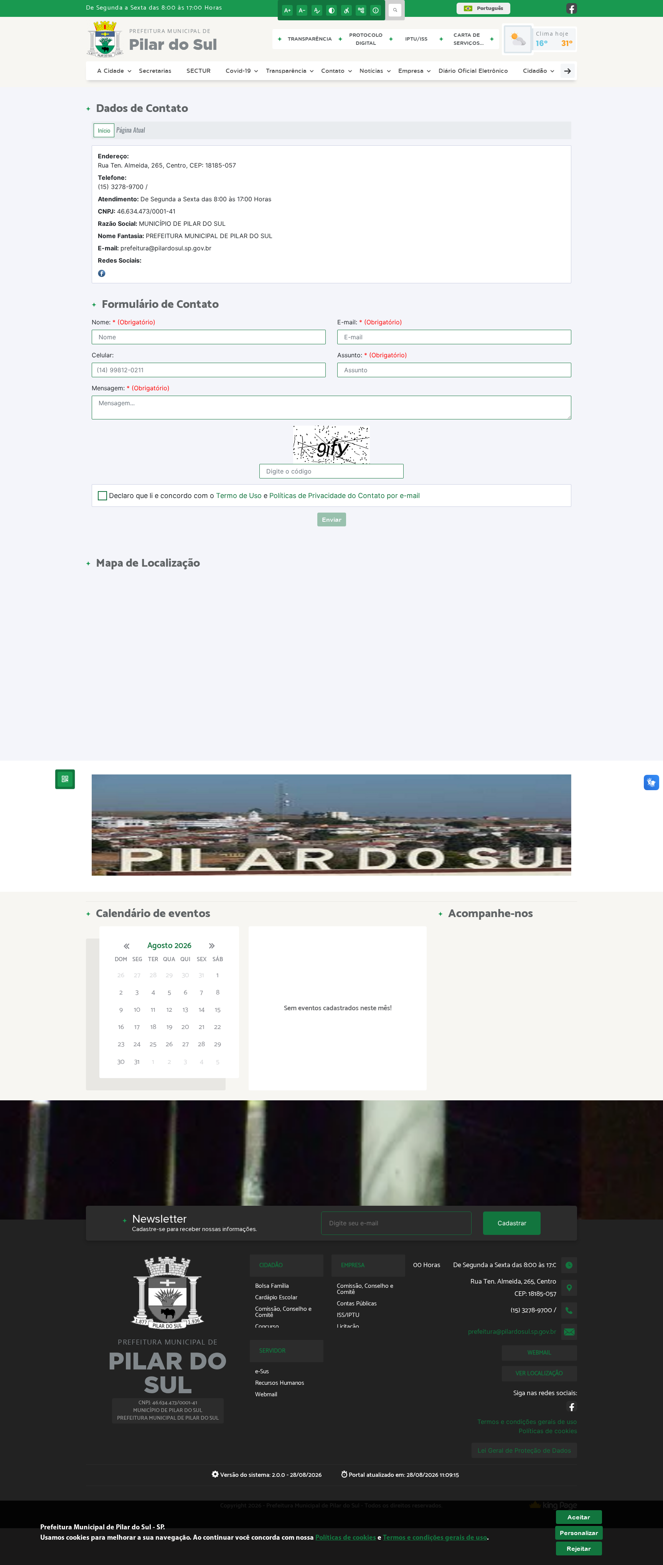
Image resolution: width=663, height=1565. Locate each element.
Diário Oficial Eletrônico (473, 70)
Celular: (103, 355)
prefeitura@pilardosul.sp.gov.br (154, 248)
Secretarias (155, 70)
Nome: (123, 322)
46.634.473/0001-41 (136, 211)
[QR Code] (65, 779)
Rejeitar (579, 1548)
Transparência (286, 70)
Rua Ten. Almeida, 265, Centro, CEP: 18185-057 (167, 160)
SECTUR (198, 70)
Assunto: (372, 355)
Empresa (411, 70)
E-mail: (369, 322)
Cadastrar (512, 1223)
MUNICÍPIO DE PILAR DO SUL (162, 223)
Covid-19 (238, 70)
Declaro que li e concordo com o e (264, 496)
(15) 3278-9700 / (123, 182)
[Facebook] (102, 272)
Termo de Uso (239, 496)
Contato (333, 70)
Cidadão (535, 70)
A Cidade (110, 70)
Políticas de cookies (548, 1431)
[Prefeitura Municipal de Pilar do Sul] (331, 825)
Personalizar (579, 1532)
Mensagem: (131, 388)
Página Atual (130, 130)
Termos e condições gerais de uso (527, 1421)
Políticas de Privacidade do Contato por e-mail (344, 496)
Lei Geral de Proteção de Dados (524, 1450)
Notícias (371, 70)
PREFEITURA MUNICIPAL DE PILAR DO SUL (185, 236)
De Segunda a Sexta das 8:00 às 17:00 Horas (184, 199)
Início (104, 130)
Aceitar (578, 1517)
